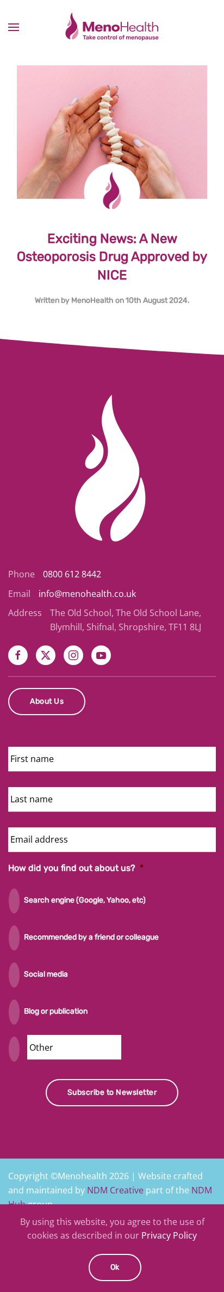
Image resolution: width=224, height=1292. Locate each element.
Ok (115, 1267)
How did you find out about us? (76, 868)
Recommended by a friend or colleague (91, 937)
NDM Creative (115, 1190)
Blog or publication (56, 1011)
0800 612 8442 (72, 574)
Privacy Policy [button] (169, 1235)
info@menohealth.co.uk (87, 594)
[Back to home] (112, 27)
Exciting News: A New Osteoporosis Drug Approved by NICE (112, 257)
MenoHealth (92, 300)
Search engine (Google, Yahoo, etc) (85, 900)
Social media (46, 974)
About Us (47, 701)
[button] (13, 27)
